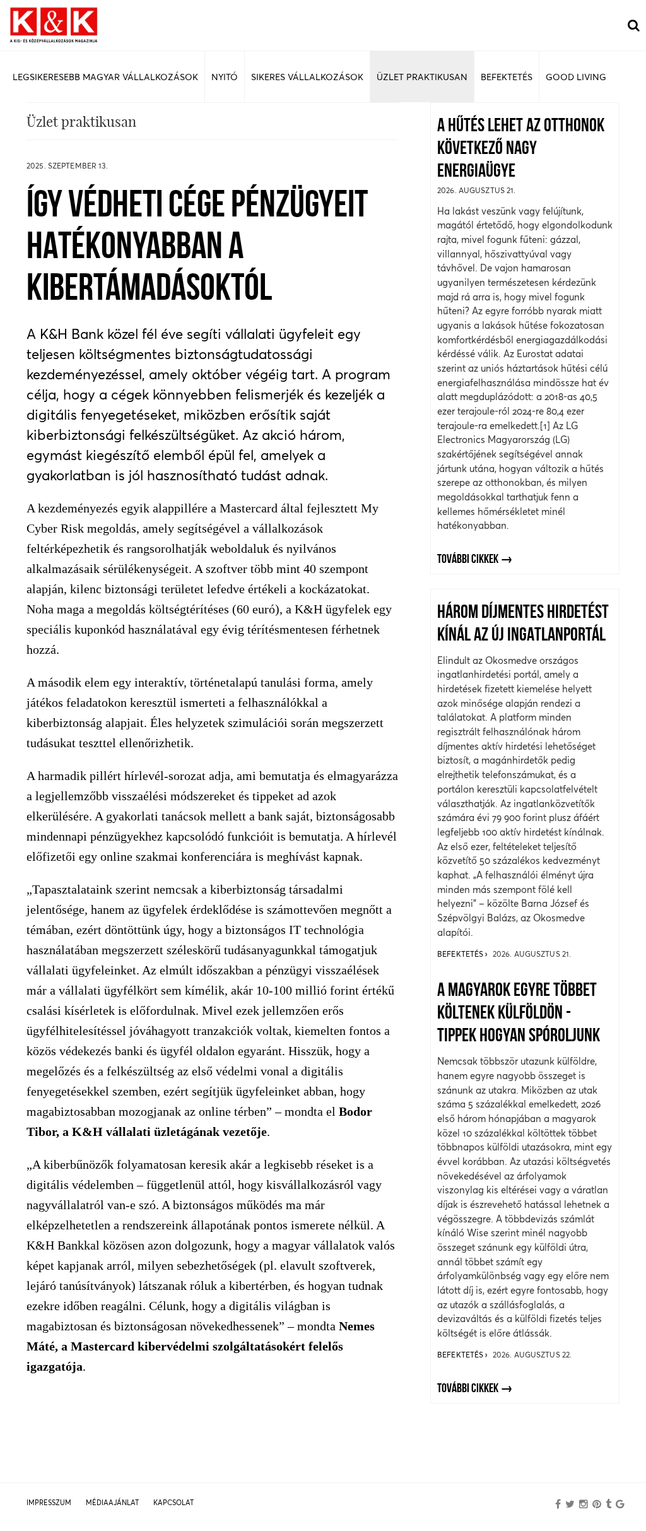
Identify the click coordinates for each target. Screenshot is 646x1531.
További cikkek (467, 559)
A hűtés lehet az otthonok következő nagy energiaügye (520, 149)
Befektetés (461, 954)
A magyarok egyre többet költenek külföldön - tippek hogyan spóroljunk (518, 1013)
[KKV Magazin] (53, 26)
